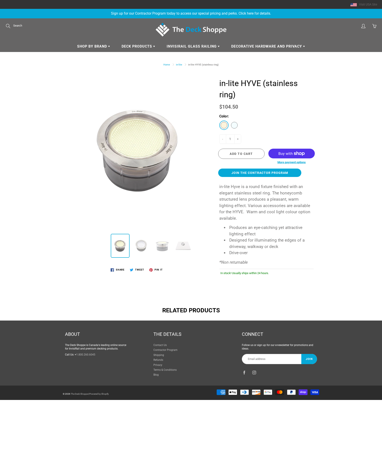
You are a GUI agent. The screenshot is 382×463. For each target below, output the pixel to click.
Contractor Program (165, 350)
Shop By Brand (92, 46)
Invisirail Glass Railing (192, 46)
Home (166, 64)
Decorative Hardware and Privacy (267, 46)
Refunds (158, 359)
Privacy (157, 365)
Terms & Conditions (165, 369)
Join (309, 359)
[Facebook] (244, 372)
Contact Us (160, 345)
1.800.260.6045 (85, 354)
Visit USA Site (368, 4)
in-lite (179, 64)
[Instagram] (254, 372)
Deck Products (137, 46)
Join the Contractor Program (259, 173)
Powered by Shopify (99, 394)
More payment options (291, 162)
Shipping (158, 355)
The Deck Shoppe (79, 394)
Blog (156, 374)
